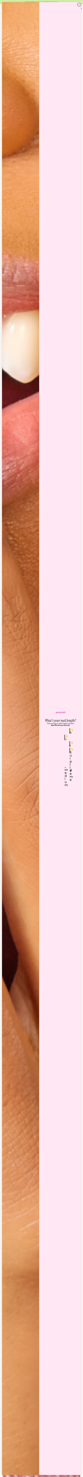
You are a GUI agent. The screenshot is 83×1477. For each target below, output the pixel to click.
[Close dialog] (79, 4)
